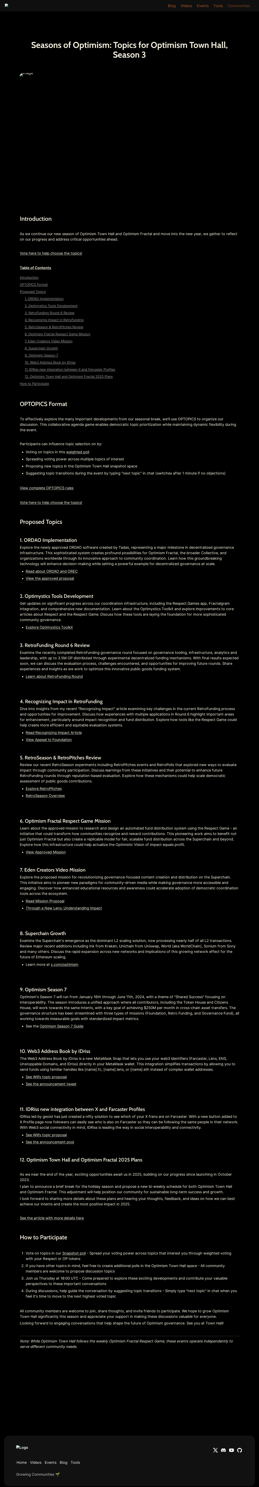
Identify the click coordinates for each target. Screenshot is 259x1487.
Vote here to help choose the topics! (51, 253)
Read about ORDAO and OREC (52, 571)
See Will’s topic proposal (46, 1077)
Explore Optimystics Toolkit (49, 627)
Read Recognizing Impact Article (54, 732)
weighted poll (77, 452)
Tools (218, 6)
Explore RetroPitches (44, 788)
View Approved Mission (46, 852)
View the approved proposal (50, 578)
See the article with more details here (52, 1218)
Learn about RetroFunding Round (54, 676)
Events (203, 6)
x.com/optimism (64, 964)
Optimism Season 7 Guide (61, 1026)
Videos (186, 6)
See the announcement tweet (51, 1084)
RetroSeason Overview (45, 796)
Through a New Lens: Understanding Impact (64, 908)
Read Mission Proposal (45, 901)
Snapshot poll (74, 1253)
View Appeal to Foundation (49, 740)
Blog (172, 6)
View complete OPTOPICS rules (46, 488)
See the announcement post (50, 1142)
